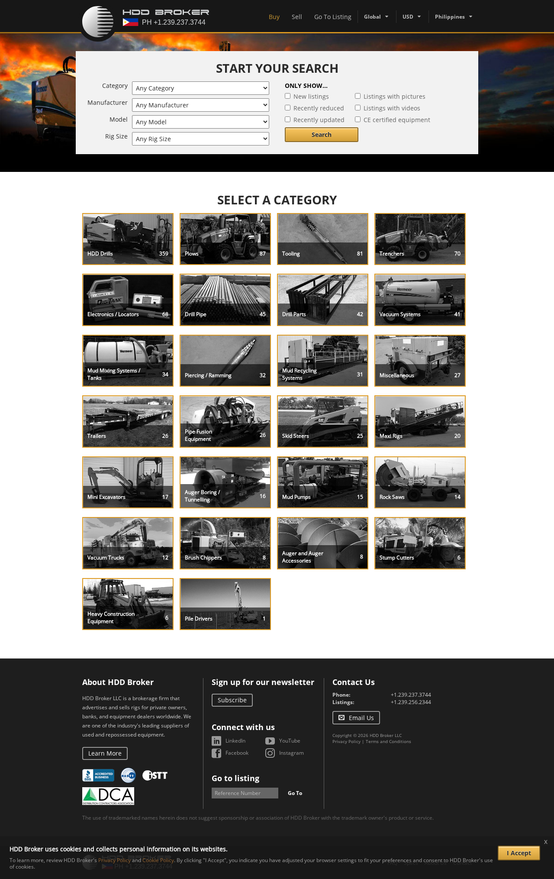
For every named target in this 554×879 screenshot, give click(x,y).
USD (408, 16)
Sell (297, 17)
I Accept (519, 853)
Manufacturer (107, 102)
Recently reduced (318, 108)
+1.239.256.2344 (411, 702)
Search (322, 134)
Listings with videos (392, 108)
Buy (274, 17)
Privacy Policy (346, 741)
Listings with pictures (394, 96)
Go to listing (235, 778)
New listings (311, 96)
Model (119, 119)
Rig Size (116, 136)
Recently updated (319, 120)
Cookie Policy (158, 860)
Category (115, 85)
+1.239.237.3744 (411, 694)
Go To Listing (332, 17)
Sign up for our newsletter (263, 682)
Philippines (450, 16)
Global (372, 16)
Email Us (361, 718)
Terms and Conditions (388, 741)
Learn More (105, 753)
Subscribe (232, 700)
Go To (295, 793)
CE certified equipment (397, 120)
